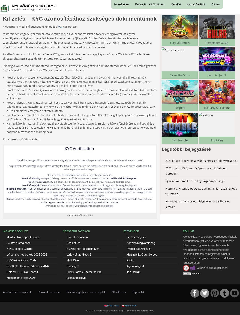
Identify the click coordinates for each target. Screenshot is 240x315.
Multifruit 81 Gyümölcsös (142, 254)
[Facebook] (194, 293)
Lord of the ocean (77, 237)
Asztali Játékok (196, 4)
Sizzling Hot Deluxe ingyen (83, 248)
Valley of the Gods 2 (79, 254)
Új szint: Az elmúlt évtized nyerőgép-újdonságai (195, 181)
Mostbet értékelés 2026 (21, 277)
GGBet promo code (19, 243)
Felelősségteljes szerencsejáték (86, 292)
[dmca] (192, 273)
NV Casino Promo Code (21, 260)
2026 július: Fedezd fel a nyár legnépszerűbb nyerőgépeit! (201, 160)
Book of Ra (73, 243)
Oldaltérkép (119, 292)
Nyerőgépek (121, 4)
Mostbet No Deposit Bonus (23, 237)
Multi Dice (73, 260)
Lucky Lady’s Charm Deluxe (84, 271)
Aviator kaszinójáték (139, 248)
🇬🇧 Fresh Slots (111, 305)
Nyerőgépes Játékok (34, 6)
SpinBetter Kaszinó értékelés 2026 (28, 266)
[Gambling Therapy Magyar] (189, 267)
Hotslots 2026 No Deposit (22, 271)
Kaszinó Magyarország (141, 243)
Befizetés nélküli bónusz (150, 4)
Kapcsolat (138, 292)
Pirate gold (73, 266)
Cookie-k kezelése (49, 292)
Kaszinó (176, 4)
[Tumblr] (224, 293)
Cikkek (216, 4)
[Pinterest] (214, 293)
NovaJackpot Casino (19, 248)
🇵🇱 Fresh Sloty (129, 305)
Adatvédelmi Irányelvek (17, 292)
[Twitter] (204, 293)
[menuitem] (121, 4)
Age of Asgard (135, 266)
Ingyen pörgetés (136, 237)
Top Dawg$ (133, 271)
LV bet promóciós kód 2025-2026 (27, 254)
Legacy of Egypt (76, 277)
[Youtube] (234, 293)
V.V (60, 26)
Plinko (130, 260)
